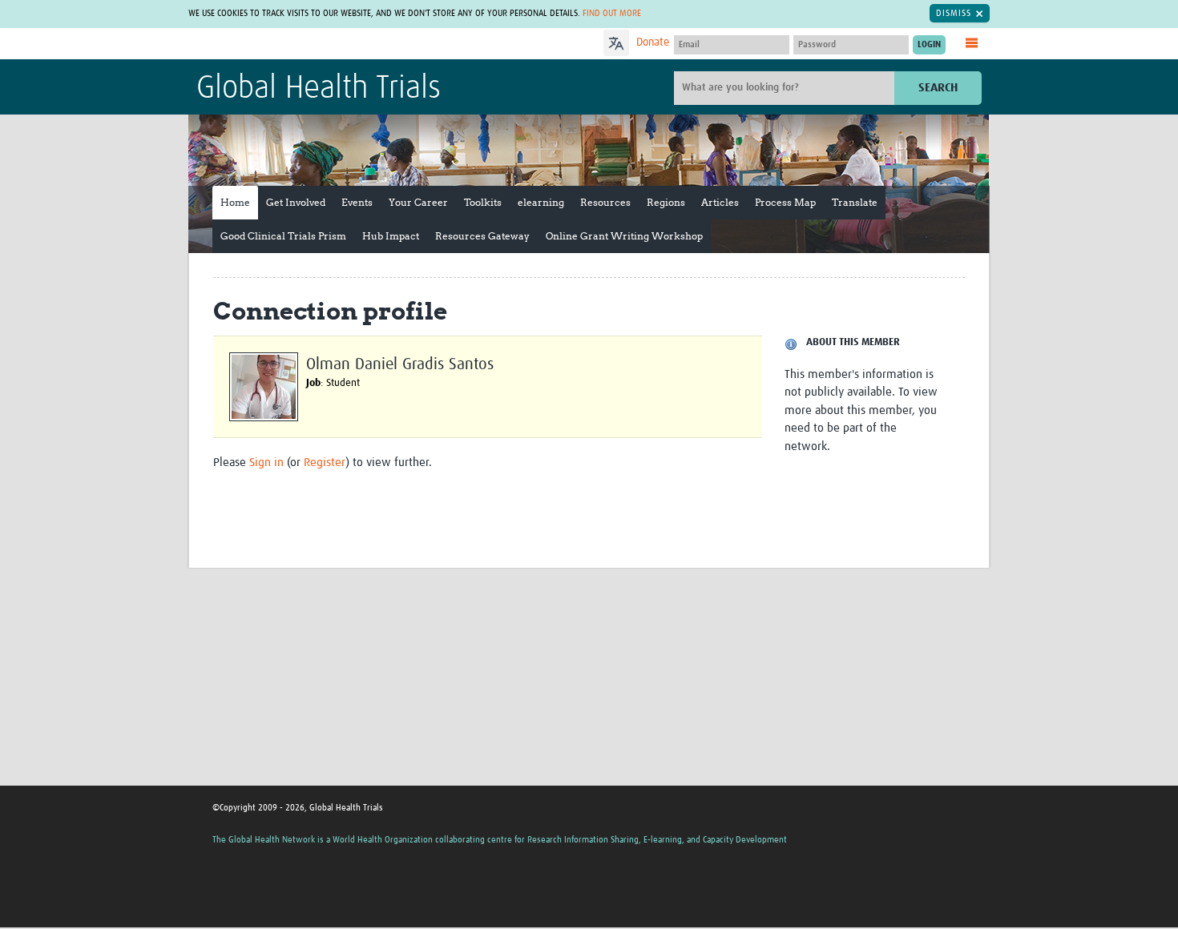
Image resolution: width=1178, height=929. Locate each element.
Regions (666, 202)
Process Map (785, 202)
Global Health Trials (318, 89)
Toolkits (483, 202)
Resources (605, 202)
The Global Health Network (315, 44)
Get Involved (295, 202)
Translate (854, 202)
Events (357, 202)
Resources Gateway (482, 236)
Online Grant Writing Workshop (624, 236)
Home (235, 202)
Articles (720, 202)
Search (938, 88)
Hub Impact (390, 236)
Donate (652, 42)
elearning (541, 202)
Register (324, 462)
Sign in (266, 462)
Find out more (612, 13)
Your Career (418, 202)
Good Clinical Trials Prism (283, 236)
